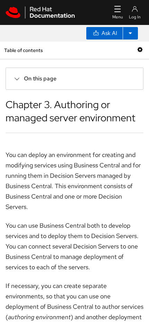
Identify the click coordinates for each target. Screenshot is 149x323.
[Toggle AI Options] (130, 33)
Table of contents (23, 50)
